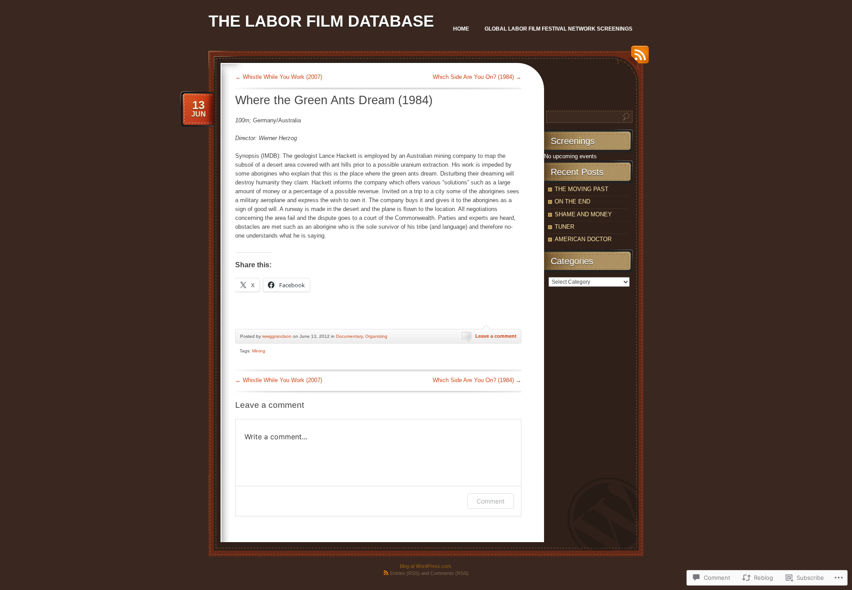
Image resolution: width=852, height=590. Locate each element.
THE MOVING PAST (581, 189)
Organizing (376, 336)
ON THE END (572, 201)
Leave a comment (496, 336)
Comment (491, 501)
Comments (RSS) (449, 573)
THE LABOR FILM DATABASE (321, 21)
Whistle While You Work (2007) (278, 77)
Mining (258, 350)
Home (461, 29)
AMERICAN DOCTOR (583, 239)
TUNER (564, 226)
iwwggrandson (277, 336)
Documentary (349, 336)
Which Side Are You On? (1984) (477, 77)
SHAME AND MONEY (583, 214)
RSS (638, 58)
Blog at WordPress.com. (426, 566)
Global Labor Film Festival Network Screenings (558, 29)
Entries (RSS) (405, 573)
